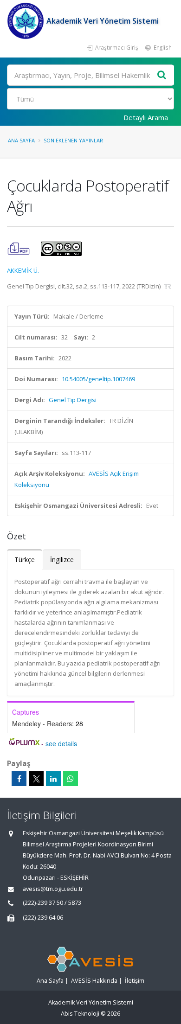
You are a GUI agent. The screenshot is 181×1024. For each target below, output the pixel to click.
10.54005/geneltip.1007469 (98, 379)
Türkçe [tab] (24, 559)
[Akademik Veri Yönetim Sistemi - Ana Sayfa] (26, 21)
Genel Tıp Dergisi (73, 400)
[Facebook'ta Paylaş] (19, 778)
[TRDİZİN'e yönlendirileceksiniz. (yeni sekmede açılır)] (167, 286)
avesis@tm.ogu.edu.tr (53, 889)
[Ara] (162, 75)
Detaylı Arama (145, 117)
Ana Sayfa (21, 140)
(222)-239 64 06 (43, 918)
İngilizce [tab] (62, 559)
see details (61, 743)
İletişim (134, 981)
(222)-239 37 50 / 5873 (52, 903)
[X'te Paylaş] (36, 778)
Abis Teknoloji (80, 1014)
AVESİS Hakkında (94, 981)
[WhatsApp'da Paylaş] (70, 778)
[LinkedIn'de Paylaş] (53, 778)
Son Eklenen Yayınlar (73, 140)
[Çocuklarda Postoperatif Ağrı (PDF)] (19, 248)
